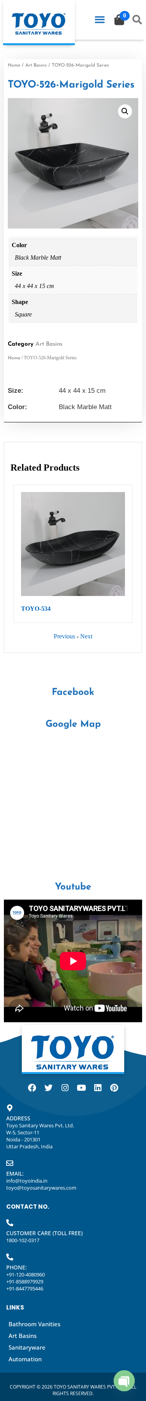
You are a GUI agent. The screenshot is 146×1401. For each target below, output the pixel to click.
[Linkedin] (98, 1088)
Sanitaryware (27, 1347)
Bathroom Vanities (34, 1324)
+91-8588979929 (24, 1281)
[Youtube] (81, 1088)
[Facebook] (32, 1088)
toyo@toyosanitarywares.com (41, 1187)
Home (14, 65)
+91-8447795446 (24, 1288)
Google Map (73, 724)
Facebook (73, 692)
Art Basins (36, 65)
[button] (125, 111)
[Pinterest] (114, 1088)
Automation (25, 1359)
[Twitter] (48, 1088)
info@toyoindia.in (26, 1180)
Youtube (73, 887)
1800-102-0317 (22, 1240)
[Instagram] (65, 1088)
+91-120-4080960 (25, 1274)
